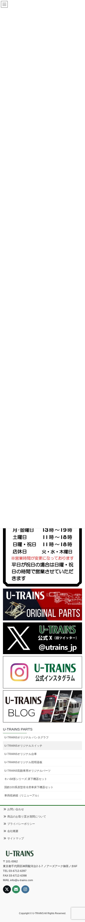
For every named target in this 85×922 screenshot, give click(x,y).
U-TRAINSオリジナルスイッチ (23, 745)
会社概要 (12, 831)
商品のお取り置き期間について (26, 816)
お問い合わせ (15, 809)
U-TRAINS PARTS (17, 729)
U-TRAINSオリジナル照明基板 (23, 762)
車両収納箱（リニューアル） (22, 795)
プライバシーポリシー (21, 823)
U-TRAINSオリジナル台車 (20, 753)
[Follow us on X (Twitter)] (7, 889)
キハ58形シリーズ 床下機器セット (25, 778)
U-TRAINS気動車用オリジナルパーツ (27, 770)
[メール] (16, 889)
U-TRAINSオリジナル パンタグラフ (26, 737)
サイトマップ (15, 838)
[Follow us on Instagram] (25, 889)
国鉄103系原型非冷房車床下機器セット (28, 787)
